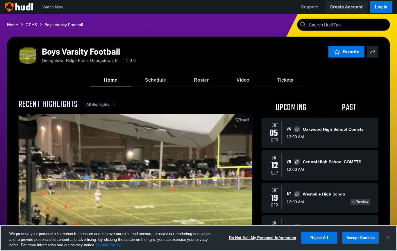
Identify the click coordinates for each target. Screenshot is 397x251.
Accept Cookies (360, 237)
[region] (198, 238)
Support (309, 7)
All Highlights (98, 104)
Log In (381, 7)
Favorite (351, 51)
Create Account (346, 7)
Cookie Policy (108, 245)
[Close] (387, 237)
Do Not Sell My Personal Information (262, 237)
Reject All (319, 237)
